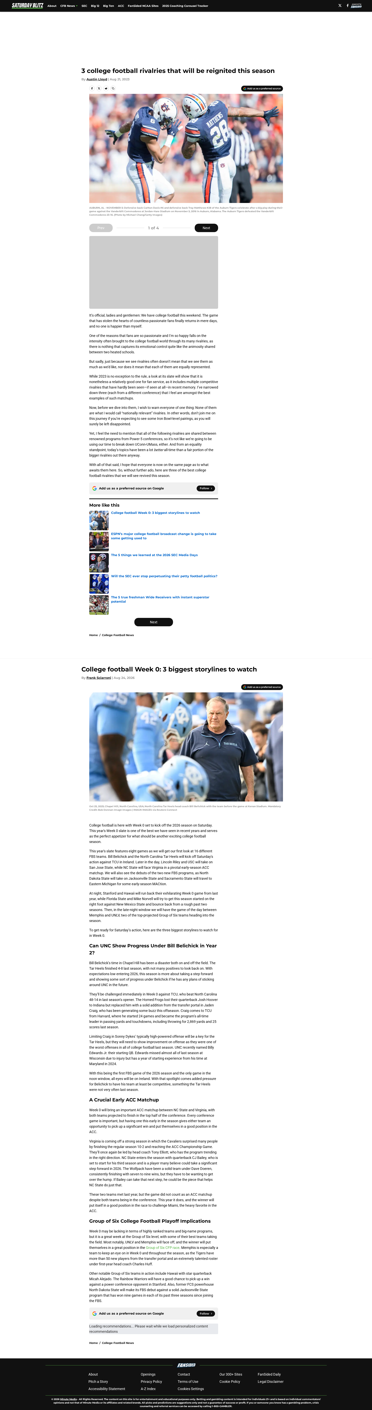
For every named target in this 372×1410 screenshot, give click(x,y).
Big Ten (108, 6)
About (51, 6)
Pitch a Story (98, 1381)
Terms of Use (188, 1381)
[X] (340, 5)
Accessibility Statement (106, 1389)
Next (206, 228)
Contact (184, 1374)
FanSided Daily (269, 1374)
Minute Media (68, 1399)
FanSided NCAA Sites (143, 6)
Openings (148, 1374)
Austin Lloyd (97, 79)
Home (93, 635)
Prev (100, 228)
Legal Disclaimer (271, 1381)
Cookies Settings (191, 1389)
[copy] (113, 88)
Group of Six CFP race (162, 1248)
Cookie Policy (229, 1381)
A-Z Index (148, 1389)
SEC (84, 6)
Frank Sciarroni (99, 678)
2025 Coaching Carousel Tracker (185, 6)
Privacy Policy (151, 1381)
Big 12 (95, 6)
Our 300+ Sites (230, 1374)
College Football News (118, 635)
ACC (121, 6)
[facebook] (348, 5)
